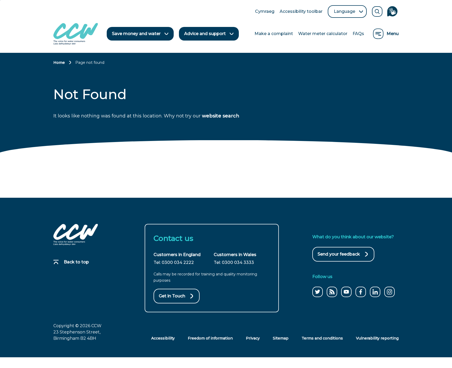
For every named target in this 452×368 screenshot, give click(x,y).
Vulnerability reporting (377, 338)
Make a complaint (274, 33)
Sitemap (281, 338)
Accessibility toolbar (301, 12)
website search (220, 116)
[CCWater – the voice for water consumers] (75, 234)
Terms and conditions (322, 338)
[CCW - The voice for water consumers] (75, 34)
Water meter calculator (322, 33)
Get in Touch (172, 295)
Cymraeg (264, 12)
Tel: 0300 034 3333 (234, 262)
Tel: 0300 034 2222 (174, 262)
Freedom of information (210, 338)
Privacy (253, 338)
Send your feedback (339, 257)
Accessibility (163, 338)
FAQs (358, 33)
